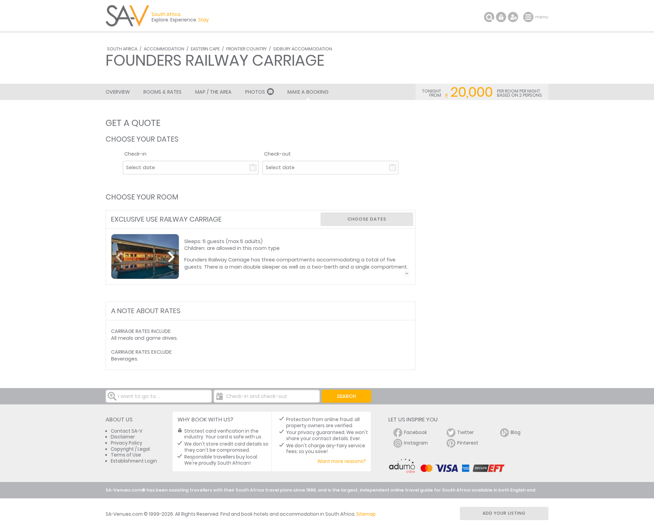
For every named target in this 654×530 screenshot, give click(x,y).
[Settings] (513, 17)
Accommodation (164, 49)
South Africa (122, 49)
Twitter (465, 432)
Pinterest (467, 443)
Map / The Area (213, 92)
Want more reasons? (341, 461)
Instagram (416, 443)
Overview (118, 92)
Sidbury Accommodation (302, 49)
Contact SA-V (126, 431)
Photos (255, 92)
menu (529, 17)
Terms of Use (126, 455)
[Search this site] (489, 17)
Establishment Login (134, 461)
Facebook (415, 432)
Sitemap (366, 514)
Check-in (135, 153)
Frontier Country (246, 49)
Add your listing (504, 513)
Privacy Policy (126, 443)
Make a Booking (307, 92)
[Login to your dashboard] (501, 17)
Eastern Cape (205, 49)
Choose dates (366, 219)
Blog (515, 432)
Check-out (277, 153)
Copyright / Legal (130, 449)
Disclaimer (123, 437)
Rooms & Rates (162, 92)
